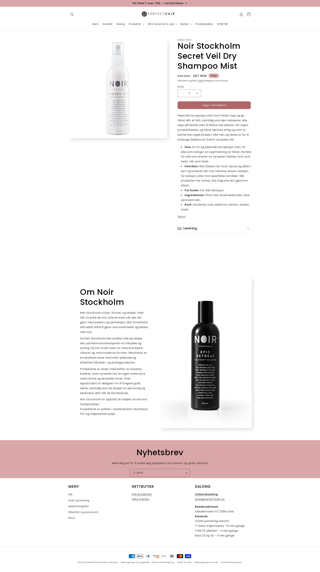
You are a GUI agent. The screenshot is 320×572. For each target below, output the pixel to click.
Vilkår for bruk (184, 562)
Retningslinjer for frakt (206, 562)
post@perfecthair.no (209, 499)
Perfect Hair (93, 562)
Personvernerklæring (163, 562)
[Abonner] (186, 473)
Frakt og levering (78, 500)
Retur (71, 518)
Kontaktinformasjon (231, 562)
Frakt (200, 80)
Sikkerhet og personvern (83, 512)
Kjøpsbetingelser (78, 506)
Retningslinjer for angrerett (135, 562)
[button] (72, 14)
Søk (70, 494)
